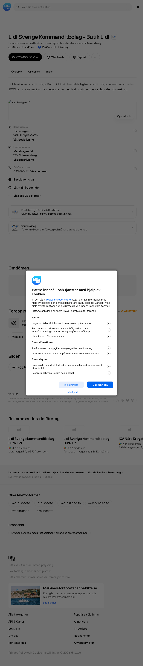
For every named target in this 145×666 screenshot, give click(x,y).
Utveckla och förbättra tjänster (48, 336)
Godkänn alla (100, 384)
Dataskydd (72, 392)
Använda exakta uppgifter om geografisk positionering (62, 348)
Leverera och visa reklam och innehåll (53, 372)
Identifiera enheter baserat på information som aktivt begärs (65, 353)
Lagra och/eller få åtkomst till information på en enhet (61, 323)
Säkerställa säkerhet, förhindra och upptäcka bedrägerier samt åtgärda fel (67, 366)
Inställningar (71, 384)
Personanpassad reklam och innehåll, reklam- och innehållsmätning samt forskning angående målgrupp (61, 330)
